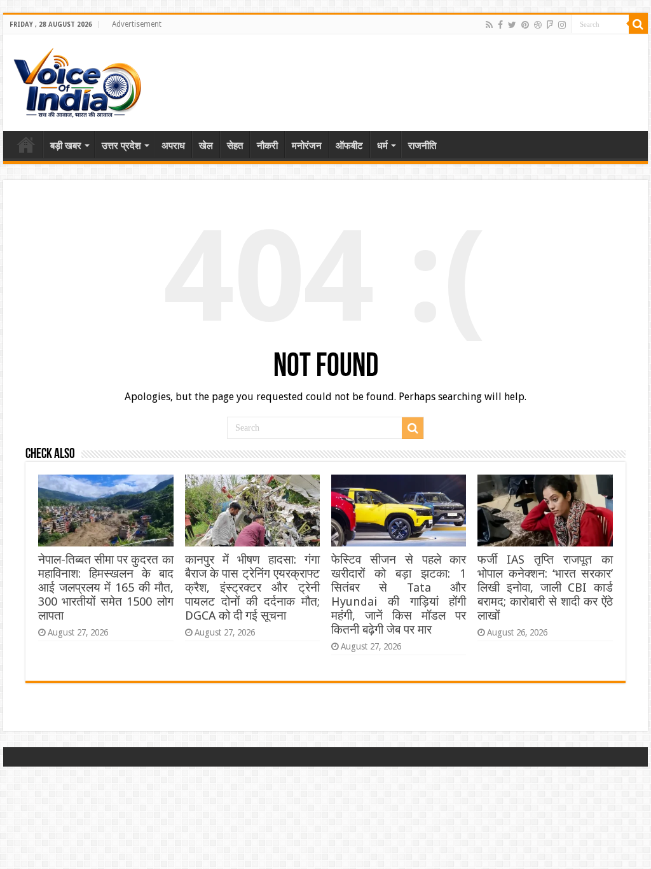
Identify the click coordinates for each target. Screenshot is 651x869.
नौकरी (267, 145)
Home (26, 144)
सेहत (235, 145)
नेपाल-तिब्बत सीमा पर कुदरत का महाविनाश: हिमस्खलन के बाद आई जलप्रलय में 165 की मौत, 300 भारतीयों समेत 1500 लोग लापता (105, 587)
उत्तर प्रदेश (121, 145)
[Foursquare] (549, 24)
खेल (206, 145)
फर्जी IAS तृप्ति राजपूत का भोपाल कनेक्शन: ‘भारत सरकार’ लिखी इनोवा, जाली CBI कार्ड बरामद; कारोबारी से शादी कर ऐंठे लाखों (544, 587)
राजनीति (422, 145)
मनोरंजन (307, 145)
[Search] (638, 24)
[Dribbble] (538, 24)
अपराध (173, 145)
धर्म (382, 145)
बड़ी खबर (65, 145)
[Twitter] (512, 24)
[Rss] (489, 24)
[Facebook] (500, 24)
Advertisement (136, 24)
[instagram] (562, 24)
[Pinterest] (525, 24)
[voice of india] (77, 80)
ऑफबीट (349, 145)
